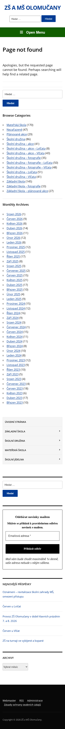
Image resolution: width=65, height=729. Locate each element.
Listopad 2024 (16, 308)
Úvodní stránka (15, 422)
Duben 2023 (14, 398)
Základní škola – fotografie (24, 186)
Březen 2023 (15, 402)
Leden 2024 (14, 355)
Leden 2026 (14, 242)
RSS (21, 700)
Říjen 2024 (13, 313)
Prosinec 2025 (16, 247)
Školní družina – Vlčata (21, 177)
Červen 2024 (15, 332)
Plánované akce (17, 134)
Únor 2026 (13, 238)
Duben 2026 (14, 228)
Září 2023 (13, 374)
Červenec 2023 (16, 384)
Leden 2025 (14, 299)
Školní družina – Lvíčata (22, 172)
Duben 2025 (14, 285)
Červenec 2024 (16, 327)
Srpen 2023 (14, 379)
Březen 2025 (15, 289)
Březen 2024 (15, 346)
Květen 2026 (15, 223)
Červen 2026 (15, 219)
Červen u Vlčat (11, 630)
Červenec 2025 (16, 271)
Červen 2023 (15, 388)
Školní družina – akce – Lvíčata (26, 148)
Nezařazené (14, 130)
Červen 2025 (15, 275)
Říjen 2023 (13, 370)
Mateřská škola (15, 450)
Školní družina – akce (20, 144)
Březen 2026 (15, 233)
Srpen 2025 (14, 266)
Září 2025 (13, 261)
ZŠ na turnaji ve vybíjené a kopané (23, 640)
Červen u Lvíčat (12, 606)
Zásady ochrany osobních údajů (22, 704)
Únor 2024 (13, 351)
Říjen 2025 (13, 256)
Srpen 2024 (14, 322)
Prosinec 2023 (16, 360)
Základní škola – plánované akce (27, 191)
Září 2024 (13, 318)
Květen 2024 (15, 337)
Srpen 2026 (14, 214)
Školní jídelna (14, 459)
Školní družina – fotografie (24, 158)
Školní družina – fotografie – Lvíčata (30, 163)
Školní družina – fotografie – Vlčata (29, 167)
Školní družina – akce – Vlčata (26, 153)
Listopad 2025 (16, 252)
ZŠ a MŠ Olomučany (33, 7)
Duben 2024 (14, 341)
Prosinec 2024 (16, 303)
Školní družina (15, 440)
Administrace (35, 700)
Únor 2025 (13, 294)
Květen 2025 (15, 280)
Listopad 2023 (16, 365)
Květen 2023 (15, 393)
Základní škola (15, 431)
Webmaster (9, 700)
